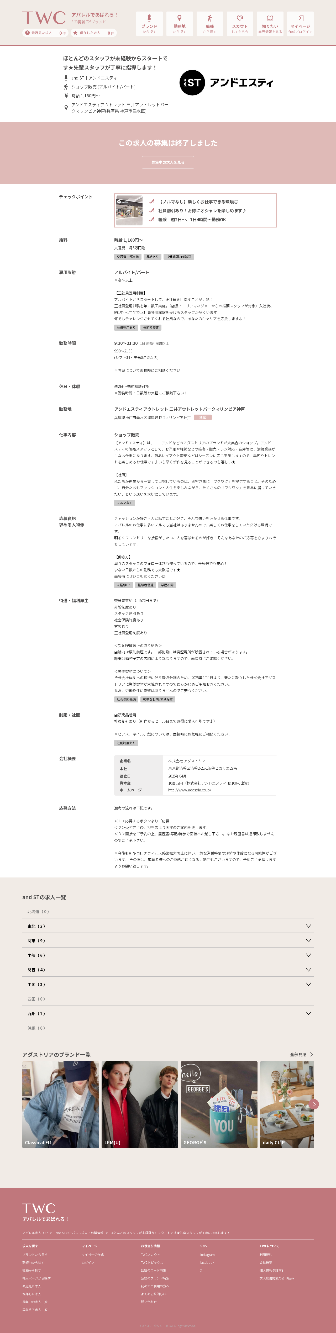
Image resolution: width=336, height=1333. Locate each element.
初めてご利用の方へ (155, 1286)
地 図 (202, 417)
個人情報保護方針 (272, 1270)
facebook (207, 1262)
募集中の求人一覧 (35, 1301)
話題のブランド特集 (155, 1278)
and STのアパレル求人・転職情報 (79, 1232)
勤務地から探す (33, 1262)
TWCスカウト (150, 1254)
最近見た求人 (31, 1286)
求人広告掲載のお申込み (277, 1278)
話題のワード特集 (153, 1270)
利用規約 (266, 1254)
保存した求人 (31, 1294)
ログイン (88, 1262)
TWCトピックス (152, 1262)
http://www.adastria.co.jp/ (189, 789)
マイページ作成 (93, 1254)
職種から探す (31, 1270)
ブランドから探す (35, 1254)
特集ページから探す (36, 1278)
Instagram (207, 1254)
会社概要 (266, 1262)
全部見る (298, 1054)
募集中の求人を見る (168, 162)
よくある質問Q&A (153, 1294)
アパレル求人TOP (35, 1232)
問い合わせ (149, 1301)
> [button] (313, 1104)
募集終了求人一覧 (35, 1309)
